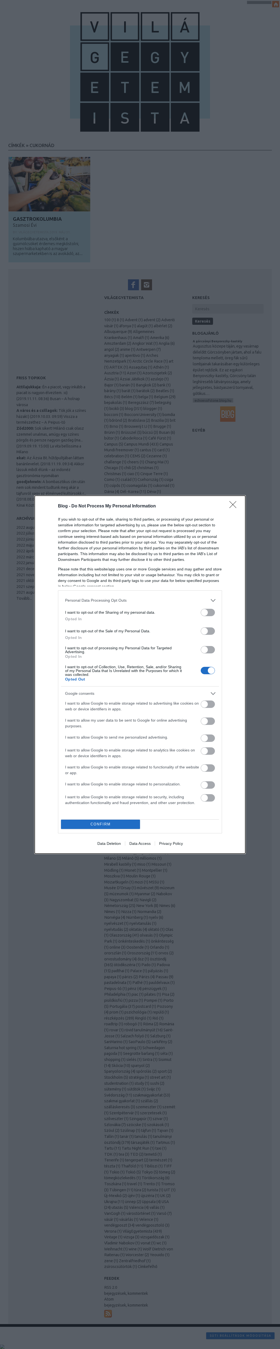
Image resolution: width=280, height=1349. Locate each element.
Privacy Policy (171, 843)
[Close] (234, 506)
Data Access (140, 843)
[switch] (208, 612)
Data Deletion (109, 843)
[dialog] (140, 675)
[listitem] (140, 600)
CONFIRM (101, 824)
